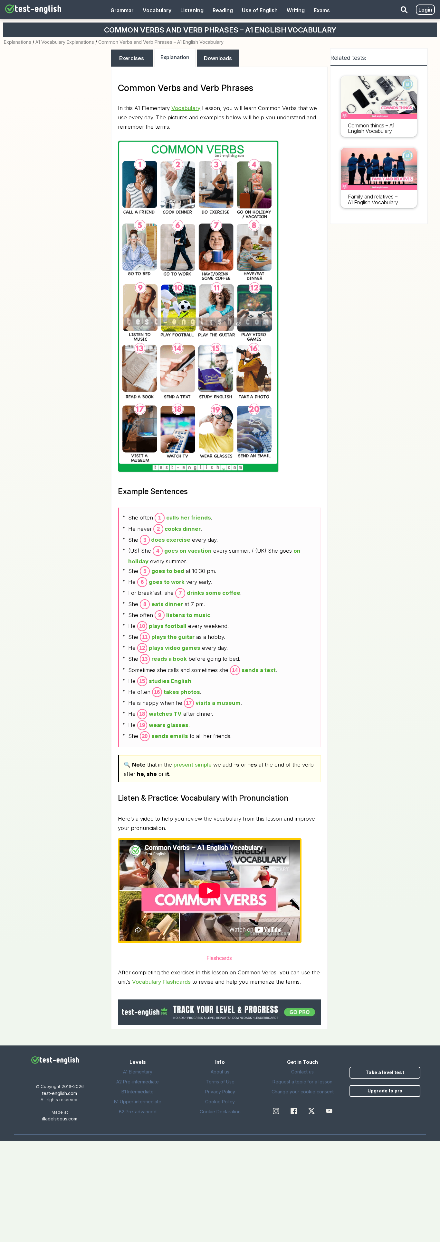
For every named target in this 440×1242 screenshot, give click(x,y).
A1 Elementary (137, 1071)
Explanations (17, 42)
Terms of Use (220, 1081)
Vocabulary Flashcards (161, 982)
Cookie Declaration (220, 1111)
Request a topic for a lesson (302, 1081)
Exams (322, 10)
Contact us (302, 1071)
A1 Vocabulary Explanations (64, 42)
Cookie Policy (220, 1101)
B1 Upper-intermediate (137, 1101)
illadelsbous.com (59, 1118)
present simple (193, 764)
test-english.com (59, 1093)
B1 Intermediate (137, 1091)
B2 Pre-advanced (138, 1111)
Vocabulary (157, 10)
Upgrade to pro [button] (385, 1090)
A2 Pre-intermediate (137, 1081)
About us (220, 1071)
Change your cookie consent (303, 1091)
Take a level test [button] (385, 1072)
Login (425, 9)
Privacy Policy (220, 1091)
